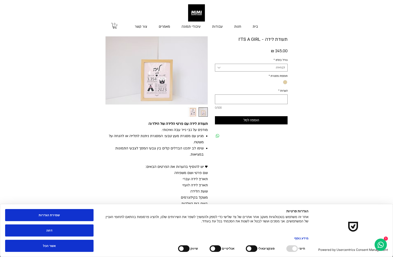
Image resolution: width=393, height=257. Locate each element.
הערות (283, 91)
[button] (114, 26)
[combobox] (251, 68)
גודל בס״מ (281, 60)
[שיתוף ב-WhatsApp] (217, 135)
